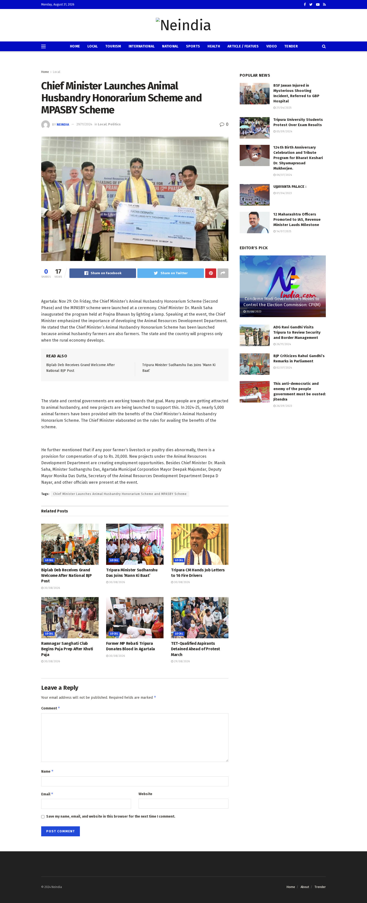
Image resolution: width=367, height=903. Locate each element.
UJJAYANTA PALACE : (289, 186)
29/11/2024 (84, 124)
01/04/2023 (284, 193)
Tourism (113, 46)
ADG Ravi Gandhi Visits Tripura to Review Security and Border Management (297, 332)
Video (271, 46)
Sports (193, 46)
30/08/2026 (51, 588)
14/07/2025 (283, 231)
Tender (291, 46)
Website (145, 794)
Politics (114, 124)
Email (47, 794)
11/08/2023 (253, 311)
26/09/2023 (284, 406)
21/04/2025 (283, 107)
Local (92, 46)
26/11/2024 (283, 344)
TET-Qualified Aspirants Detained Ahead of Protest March (195, 649)
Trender (320, 887)
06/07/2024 (284, 175)
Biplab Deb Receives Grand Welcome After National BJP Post (66, 576)
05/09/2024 (284, 131)
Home (75, 46)
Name (47, 771)
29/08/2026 (181, 661)
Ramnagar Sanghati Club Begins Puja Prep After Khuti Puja (67, 649)
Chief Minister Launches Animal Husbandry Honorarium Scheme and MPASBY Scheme (120, 494)
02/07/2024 (284, 367)
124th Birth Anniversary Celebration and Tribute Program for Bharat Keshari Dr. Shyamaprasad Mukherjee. (298, 158)
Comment (50, 708)
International (142, 46)
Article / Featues (243, 46)
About (305, 887)
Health (213, 46)
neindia (63, 124)
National (170, 46)
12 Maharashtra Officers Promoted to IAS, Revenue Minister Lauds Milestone (297, 219)
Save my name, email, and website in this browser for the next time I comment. (110, 816)
